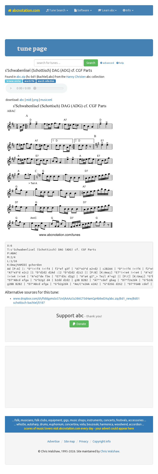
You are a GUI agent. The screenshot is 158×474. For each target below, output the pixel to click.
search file (29, 81)
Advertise (53, 441)
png (35, 99)
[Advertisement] (80, 29)
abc (22, 99)
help (121, 62)
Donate (81, 324)
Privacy (83, 441)
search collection (46, 81)
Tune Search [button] (57, 10)
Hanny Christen (76, 76)
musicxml (46, 99)
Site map (69, 441)
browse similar (13, 81)
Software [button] (83, 10)
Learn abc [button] (108, 10)
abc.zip (21, 76)
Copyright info (102, 441)
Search (90, 63)
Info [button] (128, 10)
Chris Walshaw (109, 451)
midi (28, 99)
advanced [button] (108, 62)
